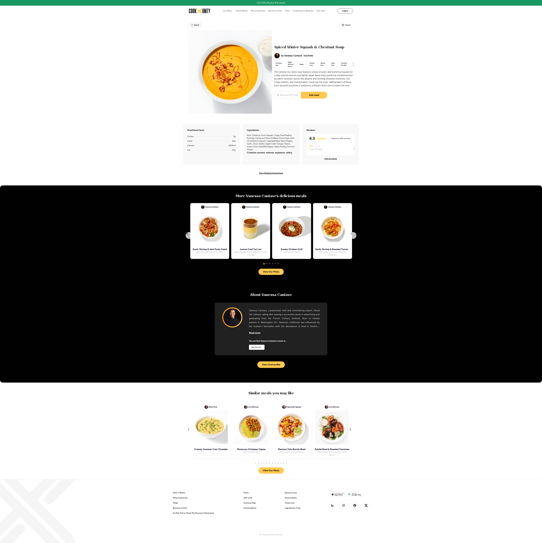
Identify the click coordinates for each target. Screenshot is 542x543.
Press (246, 493)
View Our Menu (271, 271)
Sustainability (250, 508)
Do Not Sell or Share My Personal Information (193, 513)
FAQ (287, 11)
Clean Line (290, 503)
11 (283, 463)
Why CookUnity (258, 11)
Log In (345, 11)
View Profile (308, 56)
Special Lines (291, 493)
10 (280, 463)
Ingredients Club (292, 508)
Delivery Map (250, 503)
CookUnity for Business (303, 11)
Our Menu (227, 11)
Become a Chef (275, 11)
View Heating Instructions (271, 173)
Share (348, 25)
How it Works (179, 493)
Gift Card (321, 11)
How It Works (241, 11)
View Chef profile (271, 364)
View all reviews (330, 159)
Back (196, 25)
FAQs (175, 503)
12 (286, 463)
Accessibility (291, 498)
